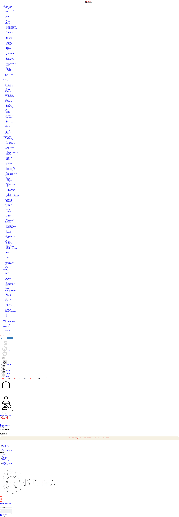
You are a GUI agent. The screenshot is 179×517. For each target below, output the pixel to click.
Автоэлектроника (5, 464)
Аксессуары (4, 458)
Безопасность (4, 459)
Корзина (1, 515)
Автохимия (4, 456)
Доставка (6, 415)
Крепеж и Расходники (5, 461)
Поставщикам (4, 444)
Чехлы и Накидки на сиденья (7, 463)
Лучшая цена (4, 448)
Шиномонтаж (4, 457)
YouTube (2, 511)
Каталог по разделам (5, 446)
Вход (4, 337)
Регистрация (10, 337)
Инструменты (3, 507)
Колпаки (3, 454)
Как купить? (2, 415)
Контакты (9, 415)
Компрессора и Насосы (6, 466)
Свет (3, 465)
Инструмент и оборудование (6, 460)
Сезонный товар (4, 447)
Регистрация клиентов (5, 449)
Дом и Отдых (4, 462)
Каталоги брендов (5, 445)
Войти (1, 514)
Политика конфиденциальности (7, 450)
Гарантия (3, 443)
